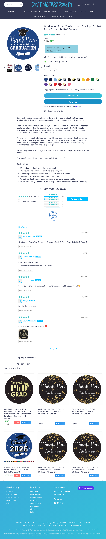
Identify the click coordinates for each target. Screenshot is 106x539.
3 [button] (53, 349)
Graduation (40, 16)
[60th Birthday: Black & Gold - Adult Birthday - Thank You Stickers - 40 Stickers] (53, 456)
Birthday (9, 491)
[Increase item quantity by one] (54, 70)
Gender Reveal (51, 11)
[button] (50, 34)
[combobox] (13, 4)
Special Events (88, 11)
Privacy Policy (42, 525)
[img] (23, 233)
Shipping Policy (63, 525)
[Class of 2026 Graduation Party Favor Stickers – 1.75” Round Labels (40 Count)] (19, 456)
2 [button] (50, 349)
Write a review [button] (77, 199)
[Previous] (5, 68)
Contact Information (29, 525)
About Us (57, 16)
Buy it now (73, 102)
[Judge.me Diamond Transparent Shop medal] (53, 215)
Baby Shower (31, 11)
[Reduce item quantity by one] (46, 70)
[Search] (21, 4)
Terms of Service (75, 525)
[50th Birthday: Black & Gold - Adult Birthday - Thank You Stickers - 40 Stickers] (87, 456)
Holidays (70, 11)
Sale (70, 16)
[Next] (40, 68)
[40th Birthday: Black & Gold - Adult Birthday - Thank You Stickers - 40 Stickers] (53, 400)
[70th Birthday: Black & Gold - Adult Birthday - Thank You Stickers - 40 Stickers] (87, 400)
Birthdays (13, 11)
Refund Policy (53, 525)
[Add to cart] (26, 422)
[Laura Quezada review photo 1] (23, 334)
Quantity (48, 66)
